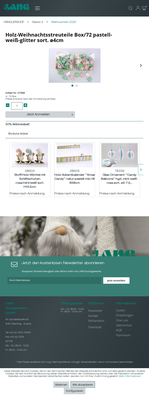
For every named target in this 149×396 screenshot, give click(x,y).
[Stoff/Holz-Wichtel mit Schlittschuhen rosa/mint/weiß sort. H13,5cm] (30, 155)
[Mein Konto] (137, 8)
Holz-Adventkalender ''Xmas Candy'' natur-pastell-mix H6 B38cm (75, 179)
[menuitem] (35, 8)
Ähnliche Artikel (18, 134)
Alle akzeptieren (83, 385)
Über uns (122, 320)
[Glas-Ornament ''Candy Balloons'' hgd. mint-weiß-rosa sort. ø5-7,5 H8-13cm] (119, 155)
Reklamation (96, 321)
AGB (119, 330)
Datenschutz (124, 325)
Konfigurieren (74, 391)
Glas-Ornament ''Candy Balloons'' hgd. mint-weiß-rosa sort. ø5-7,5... (119, 179)
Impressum (123, 335)
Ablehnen (61, 385)
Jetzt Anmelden (38, 114)
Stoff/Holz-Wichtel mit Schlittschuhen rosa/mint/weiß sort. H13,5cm (29, 181)
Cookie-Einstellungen (124, 312)
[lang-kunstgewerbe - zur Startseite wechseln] (16, 8)
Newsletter (95, 311)
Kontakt (93, 316)
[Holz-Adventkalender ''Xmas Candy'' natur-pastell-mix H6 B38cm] (75, 155)
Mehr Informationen (130, 376)
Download (94, 327)
